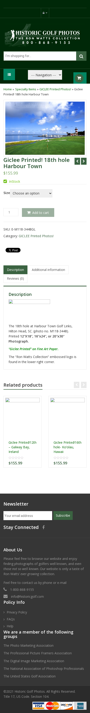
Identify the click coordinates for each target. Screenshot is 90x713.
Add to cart (40, 212)
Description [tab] (15, 269)
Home (7, 89)
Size (6, 192)
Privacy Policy (17, 612)
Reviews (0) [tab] (15, 278)
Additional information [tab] (48, 269)
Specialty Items (25, 89)
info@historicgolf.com (27, 596)
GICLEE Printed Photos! (55, 89)
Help (10, 626)
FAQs (11, 619)
